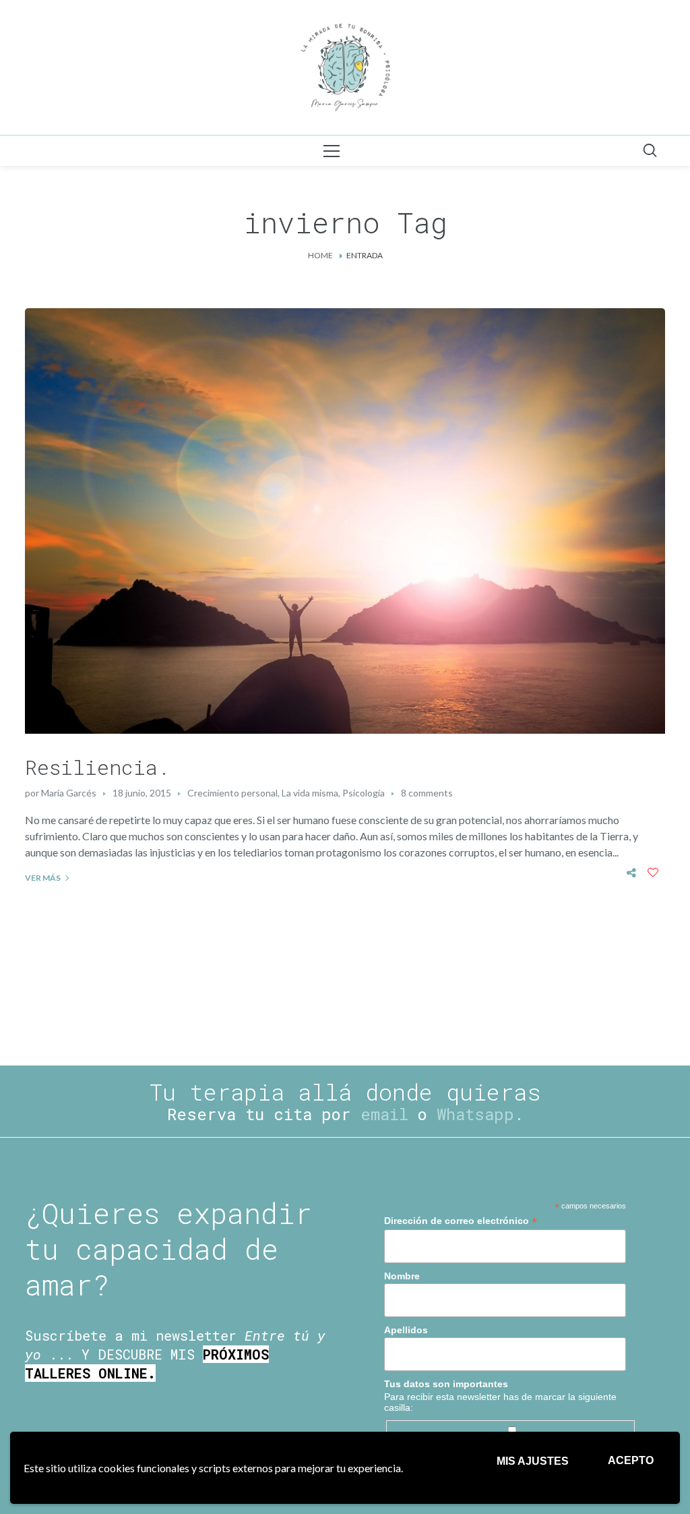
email (384, 1114)
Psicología (363, 792)
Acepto (631, 1460)
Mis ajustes (533, 1461)
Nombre (402, 1276)
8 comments (427, 792)
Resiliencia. (97, 767)
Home (320, 255)
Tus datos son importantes (446, 1383)
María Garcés (68, 792)
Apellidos (406, 1329)
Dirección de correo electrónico (460, 1221)
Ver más (43, 878)
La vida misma (310, 792)
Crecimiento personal (232, 792)
